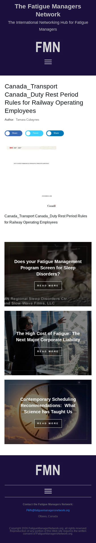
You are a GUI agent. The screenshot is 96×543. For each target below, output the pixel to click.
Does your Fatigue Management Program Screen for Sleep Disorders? (48, 267)
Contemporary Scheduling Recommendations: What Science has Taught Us (48, 405)
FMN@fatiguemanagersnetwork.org (48, 510)
